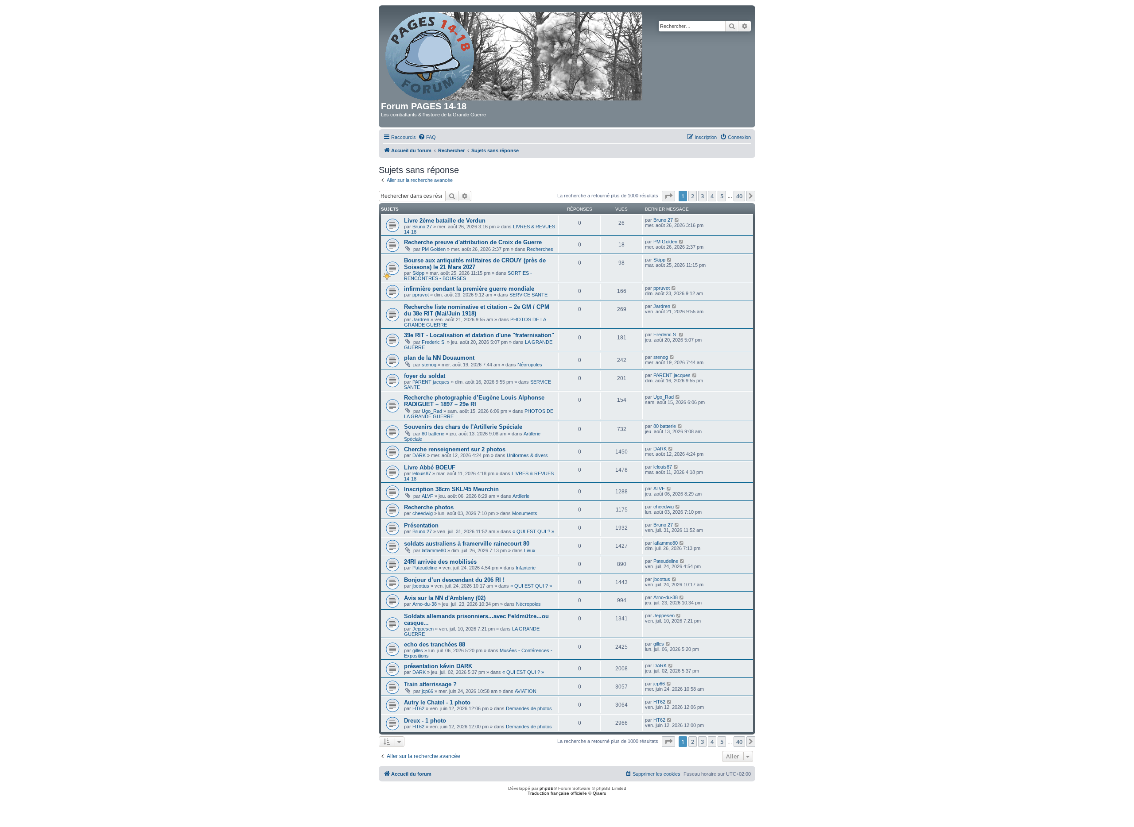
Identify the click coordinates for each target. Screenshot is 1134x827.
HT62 (418, 708)
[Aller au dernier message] (677, 220)
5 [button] (721, 196)
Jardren (420, 319)
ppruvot (420, 294)
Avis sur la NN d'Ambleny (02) (444, 598)
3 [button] (702, 196)
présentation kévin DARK (438, 666)
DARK (419, 455)
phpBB (547, 788)
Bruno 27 (422, 226)
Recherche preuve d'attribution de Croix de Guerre (473, 242)
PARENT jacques (431, 382)
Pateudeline (424, 567)
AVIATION (525, 691)
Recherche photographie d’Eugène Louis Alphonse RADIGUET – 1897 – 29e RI (474, 401)
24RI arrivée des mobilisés (440, 561)
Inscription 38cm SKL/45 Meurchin (451, 489)
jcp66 (427, 691)
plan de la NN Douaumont (439, 357)
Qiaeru (599, 793)
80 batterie (433, 433)
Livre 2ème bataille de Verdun (444, 220)
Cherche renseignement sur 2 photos (454, 449)
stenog (429, 364)
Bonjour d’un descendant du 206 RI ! (454, 580)
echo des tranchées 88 (434, 644)
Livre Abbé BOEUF (429, 467)
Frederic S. (434, 342)
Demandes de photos (529, 708)
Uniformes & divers (527, 455)
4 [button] (712, 196)
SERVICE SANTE (528, 294)
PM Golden (434, 249)
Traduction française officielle (557, 793)
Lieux (530, 550)
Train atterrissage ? (430, 684)
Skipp (418, 273)
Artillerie (521, 496)
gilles (417, 650)
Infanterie (526, 567)
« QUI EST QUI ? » (533, 531)
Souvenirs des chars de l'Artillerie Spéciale (463, 426)
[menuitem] (427, 137)
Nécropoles (529, 364)
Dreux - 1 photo (425, 720)
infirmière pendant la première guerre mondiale (469, 288)
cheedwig (422, 513)
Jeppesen (423, 628)
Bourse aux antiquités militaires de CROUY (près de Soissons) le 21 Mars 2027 (475, 263)
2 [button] (692, 196)
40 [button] (739, 196)
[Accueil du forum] (514, 54)
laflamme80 (434, 550)
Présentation (421, 525)
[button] (668, 196)
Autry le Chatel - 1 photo (437, 702)
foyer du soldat (424, 376)
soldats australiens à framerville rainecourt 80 (466, 543)
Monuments (524, 513)
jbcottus (420, 586)
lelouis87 (421, 473)
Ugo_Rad (432, 411)
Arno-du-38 (424, 604)
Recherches (540, 249)
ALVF (427, 496)
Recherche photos (429, 507)
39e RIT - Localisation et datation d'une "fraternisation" (479, 335)
